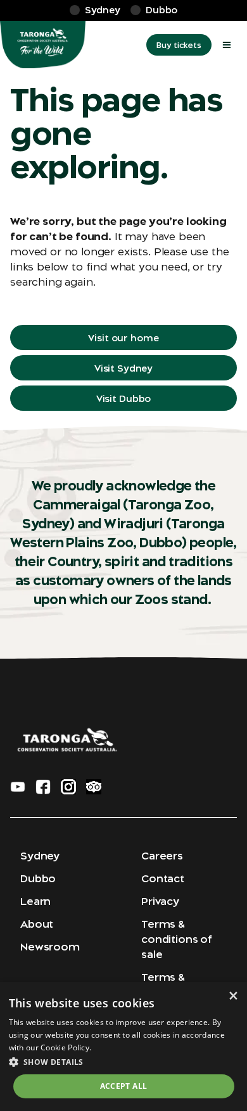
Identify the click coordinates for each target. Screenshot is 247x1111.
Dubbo (38, 878)
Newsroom (50, 946)
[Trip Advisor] (93, 786)
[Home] (43, 45)
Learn (35, 901)
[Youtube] (17, 786)
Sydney (40, 855)
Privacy (160, 901)
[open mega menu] (227, 45)
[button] (124, 1061)
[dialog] (123, 1046)
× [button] (233, 995)
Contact (162, 878)
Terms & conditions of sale (176, 939)
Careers (162, 855)
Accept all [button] (124, 1086)
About (36, 924)
